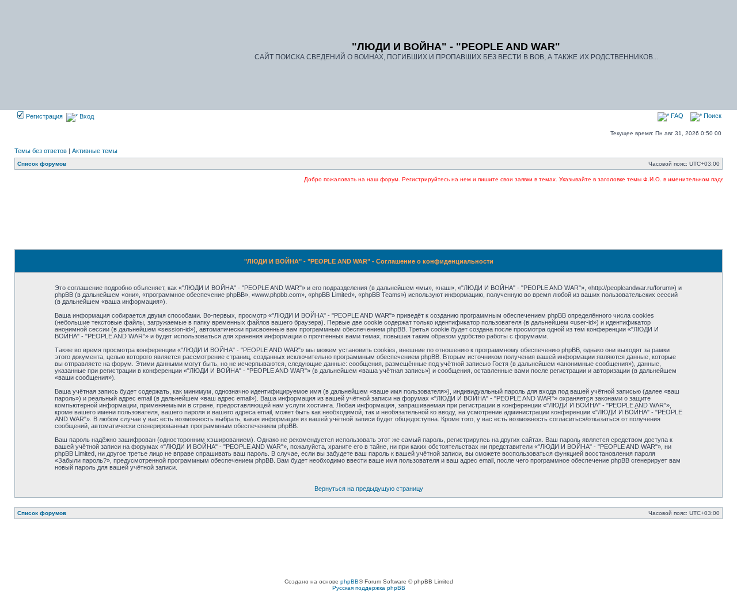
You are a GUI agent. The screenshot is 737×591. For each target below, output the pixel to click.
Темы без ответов (40, 150)
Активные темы (94, 150)
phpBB (349, 581)
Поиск (711, 115)
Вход (86, 116)
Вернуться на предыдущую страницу (368, 488)
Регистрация (43, 116)
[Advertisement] (368, 216)
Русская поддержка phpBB (368, 588)
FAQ (676, 115)
